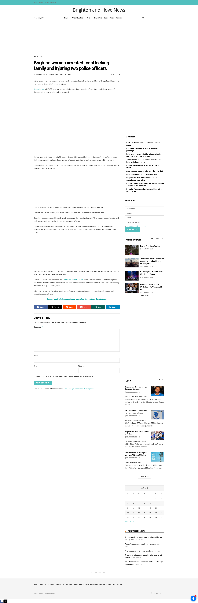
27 (139, 518)
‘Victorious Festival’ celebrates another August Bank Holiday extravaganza (152, 261)
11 (128, 508)
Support (47, 2)
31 (161, 518)
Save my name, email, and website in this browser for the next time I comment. (65, 376)
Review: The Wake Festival (150, 246)
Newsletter (53, 2)
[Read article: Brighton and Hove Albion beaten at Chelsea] (157, 436)
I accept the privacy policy (136, 226)
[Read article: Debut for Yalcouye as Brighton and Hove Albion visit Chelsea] (157, 457)
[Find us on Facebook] (147, 18)
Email (36, 366)
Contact (41, 2)
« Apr (127, 521)
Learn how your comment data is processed (80, 389)
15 (150, 508)
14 (144, 508)
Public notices (109, 18)
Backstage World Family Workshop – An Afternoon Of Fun (151, 287)
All (152, 238)
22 (150, 513)
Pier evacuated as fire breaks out (137, 551)
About (35, 2)
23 (156, 513)
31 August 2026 (147, 249)
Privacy (69, 584)
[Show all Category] (162, 238)
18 (128, 513)
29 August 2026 (147, 277)
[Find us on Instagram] (163, 18)
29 (150, 518)
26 (133, 518)
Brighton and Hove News (99, 9)
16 (156, 508)
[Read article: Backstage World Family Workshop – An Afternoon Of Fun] (132, 288)
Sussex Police (39, 89)
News (66, 18)
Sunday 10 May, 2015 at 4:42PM (60, 74)
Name (37, 356)
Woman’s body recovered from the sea (139, 544)
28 (144, 518)
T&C (121, 584)
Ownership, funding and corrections (98, 584)
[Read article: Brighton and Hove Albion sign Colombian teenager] (157, 391)
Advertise (119, 18)
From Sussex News (136, 531)
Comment (38, 327)
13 (139, 508)
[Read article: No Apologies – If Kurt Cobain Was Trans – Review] (132, 276)
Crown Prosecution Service (73, 279)
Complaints (78, 584)
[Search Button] (143, 18)
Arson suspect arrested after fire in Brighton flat (144, 171)
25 (128, 518)
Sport (88, 18)
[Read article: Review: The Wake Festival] (132, 250)
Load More (144, 295)
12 (133, 508)
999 (41, 56)
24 (161, 513)
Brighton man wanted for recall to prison (141, 174)
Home (36, 56)
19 (133, 513)
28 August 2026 (147, 292)
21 (144, 513)
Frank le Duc (40, 74)
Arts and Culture (77, 18)
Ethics (115, 584)
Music (157, 238)
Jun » (132, 521)
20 (139, 513)
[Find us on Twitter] (152, 18)
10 (161, 503)
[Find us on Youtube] (156, 18)
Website (81, 366)
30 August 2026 (132, 392)
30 (156, 518)
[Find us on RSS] (159, 18)
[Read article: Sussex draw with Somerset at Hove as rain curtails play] (157, 414)
